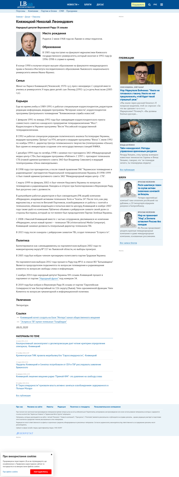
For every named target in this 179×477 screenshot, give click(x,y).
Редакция (62, 406)
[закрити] (51, 454)
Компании (33, 11)
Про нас (19, 406)
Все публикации (23, 395)
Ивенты (50, 406)
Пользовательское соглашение (107, 406)
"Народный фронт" (49, 278)
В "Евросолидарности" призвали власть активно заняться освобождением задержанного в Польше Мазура (62, 387)
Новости (72, 4)
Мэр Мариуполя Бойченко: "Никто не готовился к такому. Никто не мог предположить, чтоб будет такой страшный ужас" (140, 95)
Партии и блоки (49, 11)
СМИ (61, 11)
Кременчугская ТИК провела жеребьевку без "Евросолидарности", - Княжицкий (56, 355)
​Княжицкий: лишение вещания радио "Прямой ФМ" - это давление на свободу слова (59, 376)
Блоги (87, 4)
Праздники (71, 11)
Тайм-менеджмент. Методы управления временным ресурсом (138, 149)
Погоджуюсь (41, 472)
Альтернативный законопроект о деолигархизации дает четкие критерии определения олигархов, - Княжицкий (60, 345)
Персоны (20, 11)
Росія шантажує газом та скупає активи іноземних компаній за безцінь (149, 189)
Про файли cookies (10, 472)
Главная (19, 16)
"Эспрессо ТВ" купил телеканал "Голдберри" (43, 321)
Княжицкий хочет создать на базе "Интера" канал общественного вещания (60, 317)
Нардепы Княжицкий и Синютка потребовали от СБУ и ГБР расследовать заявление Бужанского (58, 366)
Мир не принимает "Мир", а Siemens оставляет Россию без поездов (149, 220)
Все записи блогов (128, 243)
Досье (100, 4)
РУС (155, 4)
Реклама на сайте (34, 406)
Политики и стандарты (80, 406)
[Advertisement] (141, 35)
